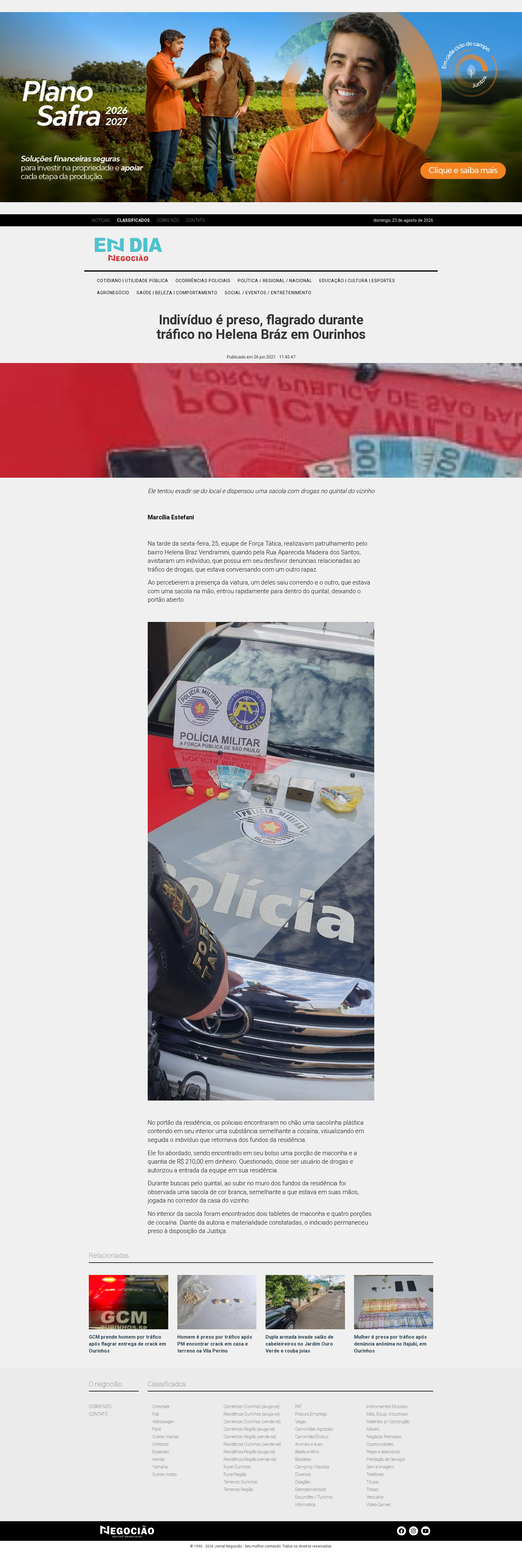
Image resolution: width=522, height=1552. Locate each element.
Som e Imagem (380, 1466)
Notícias (101, 220)
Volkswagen (163, 1421)
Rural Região (235, 1474)
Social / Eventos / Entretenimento (268, 292)
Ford (156, 1429)
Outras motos (164, 1474)
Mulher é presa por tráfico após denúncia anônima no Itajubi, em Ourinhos (390, 1344)
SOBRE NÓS (100, 1406)
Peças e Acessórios (383, 1451)
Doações (303, 1482)
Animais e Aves (309, 1444)
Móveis (372, 1429)
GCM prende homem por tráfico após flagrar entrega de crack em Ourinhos (127, 1344)
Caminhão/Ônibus (312, 1436)
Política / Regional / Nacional (275, 280)
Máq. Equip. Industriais (387, 1414)
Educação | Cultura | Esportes (357, 280)
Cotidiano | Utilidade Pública (132, 280)
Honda (158, 1459)
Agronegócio (113, 292)
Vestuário (374, 1497)
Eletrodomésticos (310, 1489)
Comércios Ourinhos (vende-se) (252, 1421)
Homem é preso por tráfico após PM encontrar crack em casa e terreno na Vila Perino (214, 1344)
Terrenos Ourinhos (241, 1482)
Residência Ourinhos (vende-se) (252, 1444)
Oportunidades (380, 1444)
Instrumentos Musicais (387, 1406)
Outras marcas (165, 1436)
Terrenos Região (238, 1489)
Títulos (372, 1482)
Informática (305, 1504)
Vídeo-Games (378, 1504)
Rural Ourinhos (237, 1466)
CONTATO (98, 1414)
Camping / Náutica (312, 1466)
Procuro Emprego (311, 1414)
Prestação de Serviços (385, 1459)
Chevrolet (160, 1406)
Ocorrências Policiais (203, 280)
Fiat (155, 1414)
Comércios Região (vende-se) (250, 1436)
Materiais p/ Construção (387, 1421)
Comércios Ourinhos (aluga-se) (251, 1406)
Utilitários (160, 1444)
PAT (298, 1406)
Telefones (375, 1474)
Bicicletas (303, 1459)
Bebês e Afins (307, 1451)
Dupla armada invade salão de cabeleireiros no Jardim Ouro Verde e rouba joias (300, 1344)
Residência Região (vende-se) (250, 1459)
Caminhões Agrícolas (314, 1429)
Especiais (160, 1451)
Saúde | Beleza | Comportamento (177, 292)
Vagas (300, 1421)
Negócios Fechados (383, 1436)
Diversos (303, 1474)
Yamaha (160, 1466)
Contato (195, 220)
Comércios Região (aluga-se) (249, 1429)
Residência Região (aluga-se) (249, 1451)
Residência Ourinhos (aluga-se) (252, 1414)
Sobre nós (168, 220)
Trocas (372, 1489)
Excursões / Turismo (314, 1497)
